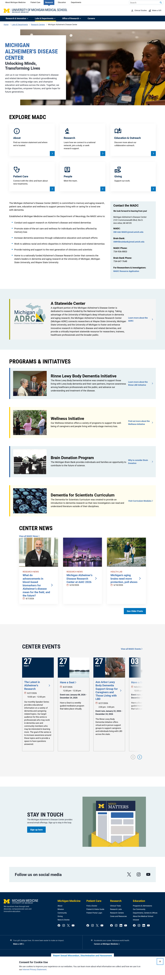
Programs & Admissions (142, 906)
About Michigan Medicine (15, 2)
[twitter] (68, 925)
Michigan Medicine (69, 900)
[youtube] (148, 874)
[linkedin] (121, 925)
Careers (91, 18)
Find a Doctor (91, 906)
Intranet (136, 920)
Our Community (139, 909)
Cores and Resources (118, 916)
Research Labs (116, 909)
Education (62, 2)
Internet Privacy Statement (34, 969)
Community (62, 913)
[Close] (160, 961)
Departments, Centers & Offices (145, 913)
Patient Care (35, 2)
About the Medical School (143, 916)
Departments (76, 2)
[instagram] (139, 874)
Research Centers (117, 913)
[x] (129, 874)
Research (49, 2)
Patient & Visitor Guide (95, 909)
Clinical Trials (115, 906)
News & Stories (63, 920)
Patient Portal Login (94, 913)
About (60, 906)
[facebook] (59, 925)
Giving (60, 916)
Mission (61, 909)
